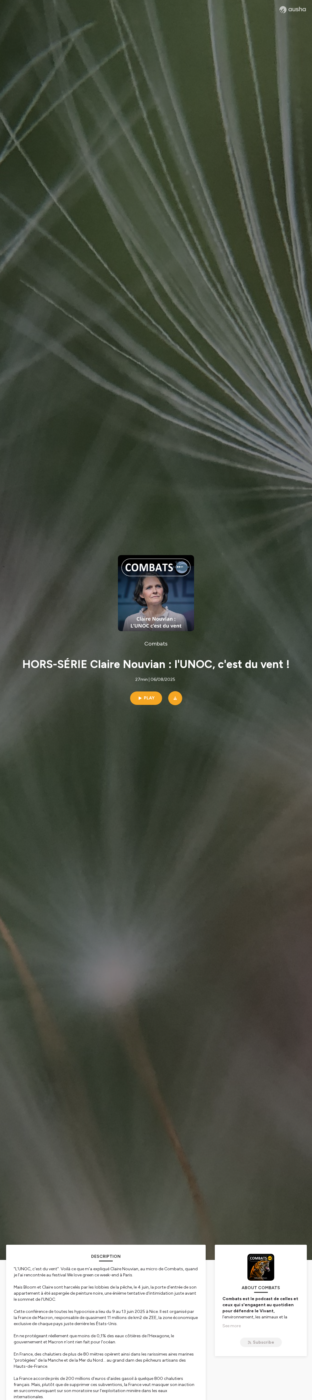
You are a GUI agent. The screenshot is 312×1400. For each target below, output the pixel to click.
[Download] (175, 698)
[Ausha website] (292, 9)
